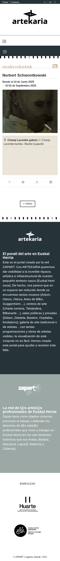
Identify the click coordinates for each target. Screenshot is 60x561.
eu (45, 2)
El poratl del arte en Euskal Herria (26, 256)
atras (28, 204)
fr (55, 2)
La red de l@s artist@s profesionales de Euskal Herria (29, 410)
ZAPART (19, 557)
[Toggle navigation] (4, 41)
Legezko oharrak (33, 557)
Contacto (15, 2)
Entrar (5, 2)
